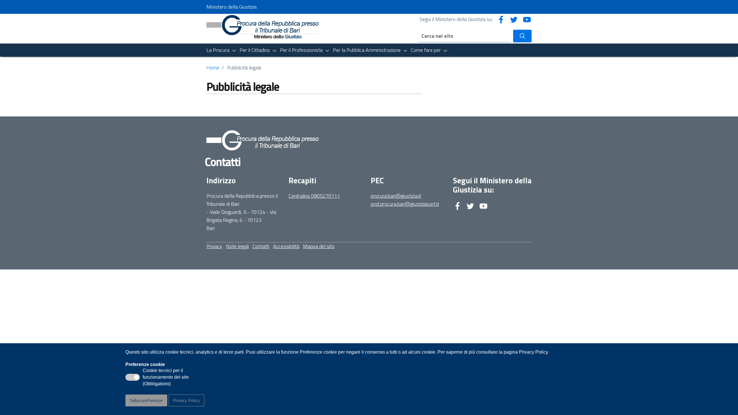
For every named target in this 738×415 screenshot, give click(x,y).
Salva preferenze (146, 400)
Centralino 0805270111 (314, 196)
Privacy (214, 246)
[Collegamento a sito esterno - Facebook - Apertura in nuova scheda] (501, 19)
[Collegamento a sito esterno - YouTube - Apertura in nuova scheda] (527, 19)
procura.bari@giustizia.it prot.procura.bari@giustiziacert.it (405, 200)
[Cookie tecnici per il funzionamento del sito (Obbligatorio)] (132, 377)
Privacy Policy (186, 400)
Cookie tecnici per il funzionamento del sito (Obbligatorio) (166, 377)
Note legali (237, 246)
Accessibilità (286, 246)
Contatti (261, 246)
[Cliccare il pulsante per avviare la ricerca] (522, 36)
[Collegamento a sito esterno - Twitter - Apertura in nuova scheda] (514, 19)
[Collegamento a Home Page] (262, 26)
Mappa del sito (318, 246)
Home (212, 67)
